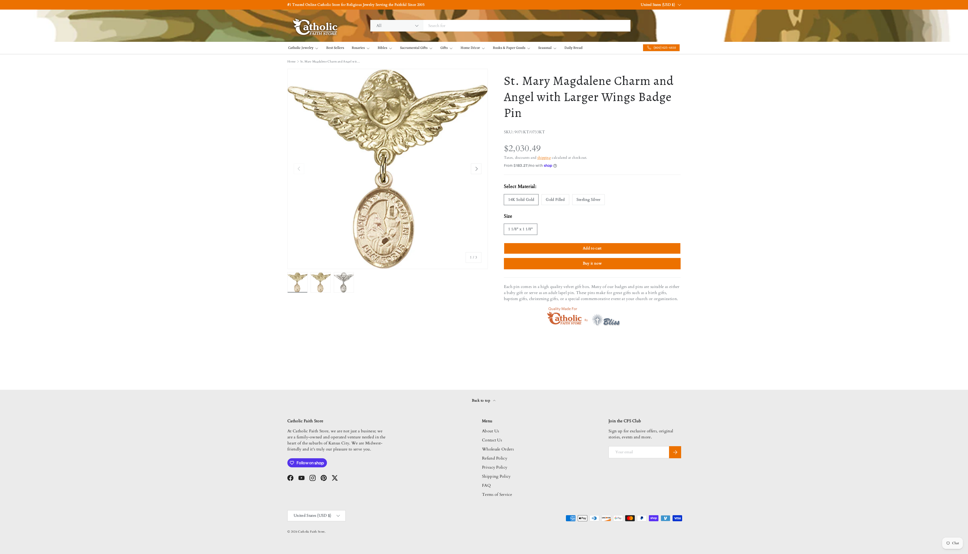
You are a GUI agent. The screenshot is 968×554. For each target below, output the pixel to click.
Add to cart (592, 248)
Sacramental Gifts (414, 48)
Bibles (382, 48)
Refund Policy (494, 458)
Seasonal (545, 48)
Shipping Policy (496, 476)
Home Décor (470, 48)
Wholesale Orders (498, 449)
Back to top (481, 400)
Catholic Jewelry (300, 48)
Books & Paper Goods (509, 48)
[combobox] (500, 25)
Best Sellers (335, 48)
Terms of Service (497, 494)
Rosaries (358, 48)
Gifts (444, 48)
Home (291, 61)
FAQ (486, 485)
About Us (490, 431)
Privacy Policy (494, 467)
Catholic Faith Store (311, 532)
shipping (544, 157)
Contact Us (492, 440)
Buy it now (592, 263)
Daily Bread (573, 48)
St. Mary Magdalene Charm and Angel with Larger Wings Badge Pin (330, 61)
